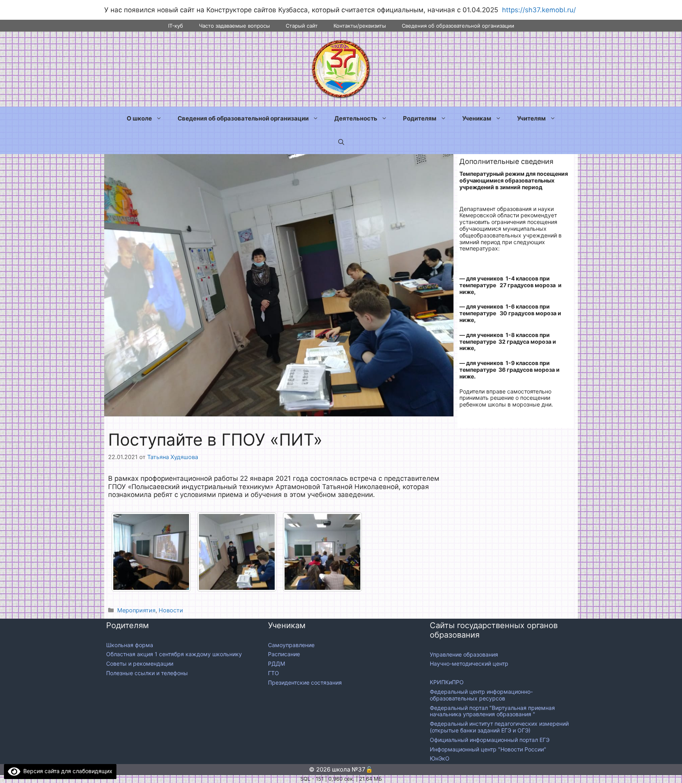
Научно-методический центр (469, 663)
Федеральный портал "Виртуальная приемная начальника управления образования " (492, 711)
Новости (171, 610)
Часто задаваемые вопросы (234, 26)
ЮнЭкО (440, 758)
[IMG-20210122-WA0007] (151, 551)
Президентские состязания (305, 682)
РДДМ (276, 663)
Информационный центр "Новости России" (489, 749)
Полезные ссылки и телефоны (147, 673)
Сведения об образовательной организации (458, 26)
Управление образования (464, 654)
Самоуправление (291, 645)
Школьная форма (129, 645)
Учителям (531, 118)
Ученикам (476, 118)
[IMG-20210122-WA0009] (322, 551)
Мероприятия (136, 610)
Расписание (284, 654)
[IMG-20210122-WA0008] (236, 551)
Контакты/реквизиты (360, 26)
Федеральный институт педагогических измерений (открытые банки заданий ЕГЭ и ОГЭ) (499, 727)
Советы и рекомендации (139, 663)
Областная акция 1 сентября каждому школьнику (174, 654)
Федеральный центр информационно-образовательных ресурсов (481, 695)
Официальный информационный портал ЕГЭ (490, 739)
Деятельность (355, 118)
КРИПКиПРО (447, 682)
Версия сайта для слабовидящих (66, 771)
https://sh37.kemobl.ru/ (539, 10)
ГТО (273, 673)
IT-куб (175, 26)
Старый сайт (302, 26)
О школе (139, 118)
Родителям (420, 118)
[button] (341, 142)
